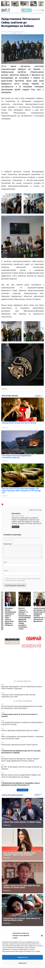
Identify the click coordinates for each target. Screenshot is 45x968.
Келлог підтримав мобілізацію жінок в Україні (19, 730)
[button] (42, 935)
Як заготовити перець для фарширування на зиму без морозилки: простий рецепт (21, 707)
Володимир (14, 33)
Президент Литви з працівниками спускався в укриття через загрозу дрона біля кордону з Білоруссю (10, 616)
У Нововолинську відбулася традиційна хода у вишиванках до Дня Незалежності (20, 784)
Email (6, 571)
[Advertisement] (22, 147)
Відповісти (15, 527)
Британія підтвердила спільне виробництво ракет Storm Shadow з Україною (21, 688)
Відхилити (22, 963)
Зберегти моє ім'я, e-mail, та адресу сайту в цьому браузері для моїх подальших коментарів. (23, 579)
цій (34, 951)
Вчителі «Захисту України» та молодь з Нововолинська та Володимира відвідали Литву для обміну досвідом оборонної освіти (24, 618)
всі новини (22, 790)
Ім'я (5, 562)
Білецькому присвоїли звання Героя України (19, 745)
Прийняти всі (22, 957)
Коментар (7, 544)
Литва (19, 33)
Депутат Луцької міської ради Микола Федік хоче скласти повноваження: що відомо (21, 776)
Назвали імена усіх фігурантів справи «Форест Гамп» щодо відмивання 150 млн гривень (20, 760)
